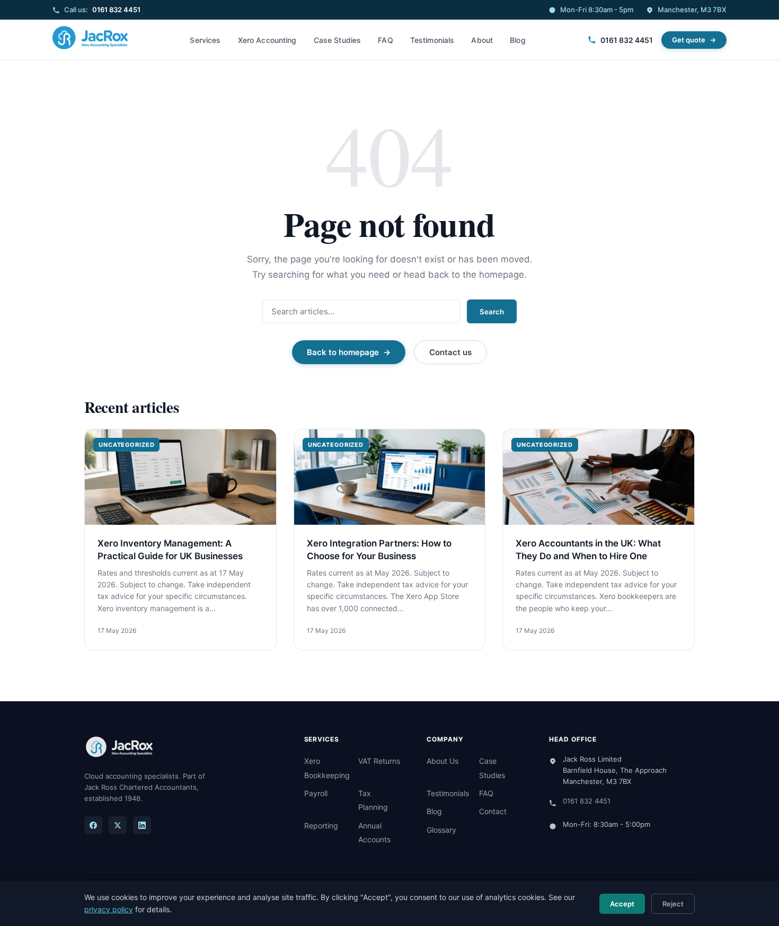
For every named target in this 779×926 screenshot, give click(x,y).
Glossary (441, 829)
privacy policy (108, 909)
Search (492, 311)
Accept (622, 903)
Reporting (321, 825)
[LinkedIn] (142, 825)
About (482, 40)
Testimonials (432, 40)
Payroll (315, 793)
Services (205, 40)
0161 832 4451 (116, 9)
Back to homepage (343, 352)
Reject (673, 903)
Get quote (688, 40)
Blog (518, 40)
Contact (493, 811)
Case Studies (337, 40)
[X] (118, 825)
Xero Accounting (267, 40)
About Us (442, 760)
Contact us (450, 352)
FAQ (385, 40)
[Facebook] (93, 825)
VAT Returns (379, 760)
